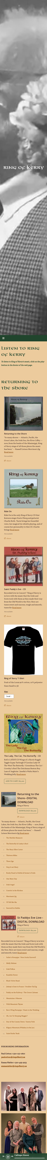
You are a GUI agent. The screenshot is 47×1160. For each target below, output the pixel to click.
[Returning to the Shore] (23, 414)
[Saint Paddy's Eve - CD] (23, 567)
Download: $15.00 (27, 811)
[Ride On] (23, 489)
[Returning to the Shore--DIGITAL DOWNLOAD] (8, 799)
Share (9, 461)
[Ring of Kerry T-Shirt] (23, 650)
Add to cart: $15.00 (15, 781)
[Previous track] (3, 1156)
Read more (8, 452)
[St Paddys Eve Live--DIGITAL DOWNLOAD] (8, 923)
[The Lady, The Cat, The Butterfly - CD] (23, 733)
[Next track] (12, 1156)
